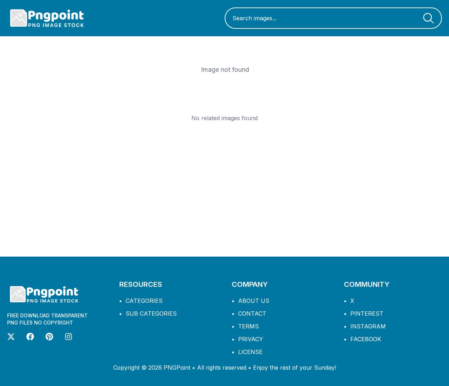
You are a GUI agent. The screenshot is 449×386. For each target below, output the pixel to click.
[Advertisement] (225, 189)
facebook (365, 339)
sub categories (151, 313)
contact (252, 313)
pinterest (366, 313)
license (250, 351)
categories (144, 300)
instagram (368, 326)
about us (253, 300)
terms (248, 326)
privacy (250, 339)
